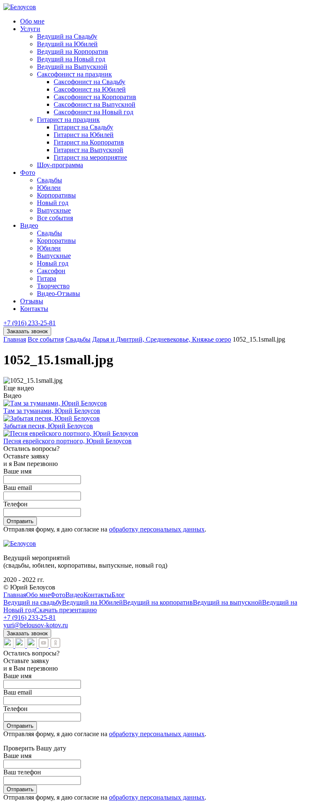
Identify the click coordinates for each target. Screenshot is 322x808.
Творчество (53, 286)
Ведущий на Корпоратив (72, 51)
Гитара (46, 278)
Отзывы (31, 301)
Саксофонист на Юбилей (90, 89)
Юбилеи (49, 187)
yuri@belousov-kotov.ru (35, 625)
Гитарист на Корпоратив (89, 142)
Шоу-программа (60, 164)
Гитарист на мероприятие (90, 157)
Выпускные (54, 210)
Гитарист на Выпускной (88, 149)
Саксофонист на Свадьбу (89, 81)
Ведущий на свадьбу (32, 602)
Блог (118, 594)
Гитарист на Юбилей (84, 134)
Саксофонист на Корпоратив (95, 96)
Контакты (34, 308)
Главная (14, 594)
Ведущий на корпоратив (158, 602)
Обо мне (32, 21)
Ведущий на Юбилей (67, 43)
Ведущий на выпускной (227, 602)
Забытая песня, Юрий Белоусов (48, 425)
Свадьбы (49, 180)
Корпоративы (56, 195)
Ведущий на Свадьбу (67, 36)
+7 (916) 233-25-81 (29, 322)
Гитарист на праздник (68, 119)
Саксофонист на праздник (74, 74)
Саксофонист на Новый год (93, 112)
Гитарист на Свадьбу (83, 127)
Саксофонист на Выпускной (94, 104)
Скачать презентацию (66, 609)
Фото (27, 172)
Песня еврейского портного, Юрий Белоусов (67, 441)
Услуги (30, 28)
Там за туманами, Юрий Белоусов (51, 410)
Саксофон (51, 270)
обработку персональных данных (157, 529)
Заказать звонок (27, 331)
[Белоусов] (19, 7)
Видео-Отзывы (58, 293)
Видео (29, 225)
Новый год (52, 202)
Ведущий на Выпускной (72, 66)
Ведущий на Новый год (71, 59)
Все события (55, 217)
